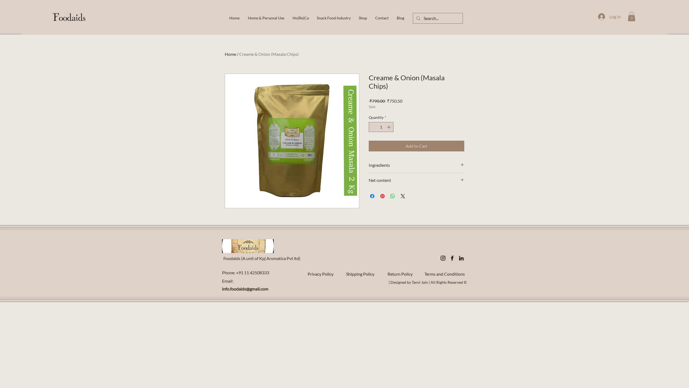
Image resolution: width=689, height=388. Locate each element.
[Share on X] (403, 196)
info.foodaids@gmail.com (245, 288)
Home (230, 54)
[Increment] (389, 127)
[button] (631, 16)
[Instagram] (443, 258)
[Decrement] (373, 127)
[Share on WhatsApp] (392, 196)
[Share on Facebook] (372, 196)
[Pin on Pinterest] (382, 196)
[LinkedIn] (461, 258)
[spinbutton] (381, 127)
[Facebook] (452, 258)
